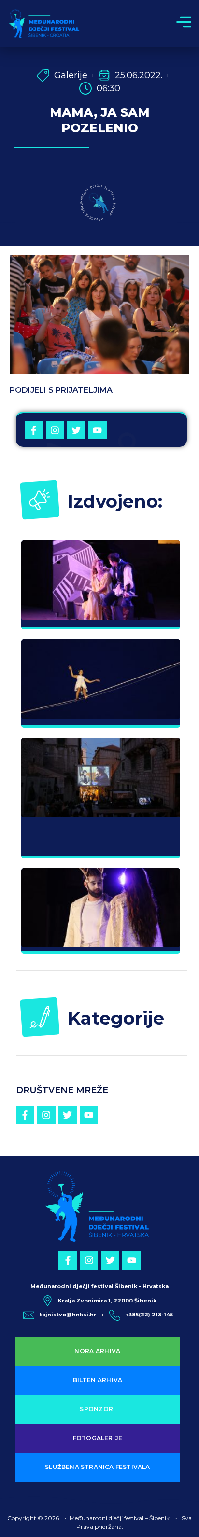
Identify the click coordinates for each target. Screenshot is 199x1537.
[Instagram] (55, 430)
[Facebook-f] (34, 430)
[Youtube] (97, 430)
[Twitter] (76, 430)
